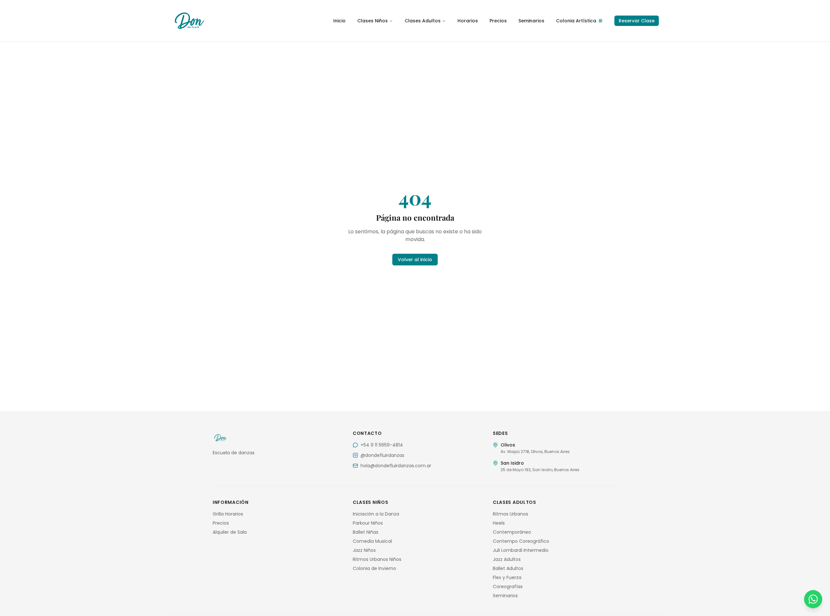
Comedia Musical (372, 541)
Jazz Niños (364, 550)
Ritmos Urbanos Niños (377, 559)
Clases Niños (372, 20)
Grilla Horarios (228, 514)
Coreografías (508, 586)
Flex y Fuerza (507, 577)
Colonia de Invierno (374, 568)
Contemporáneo (512, 532)
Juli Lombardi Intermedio (521, 550)
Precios (498, 20)
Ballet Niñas (365, 532)
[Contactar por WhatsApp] (813, 599)
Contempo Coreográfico (521, 541)
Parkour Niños (368, 523)
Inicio (339, 20)
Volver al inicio (415, 259)
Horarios (467, 20)
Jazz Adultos (507, 559)
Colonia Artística (576, 20)
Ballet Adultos (508, 568)
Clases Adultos (423, 20)
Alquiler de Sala (230, 532)
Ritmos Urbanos (510, 514)
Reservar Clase (637, 20)
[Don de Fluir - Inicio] (233, 21)
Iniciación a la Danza (376, 514)
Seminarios (531, 20)
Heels (499, 523)
